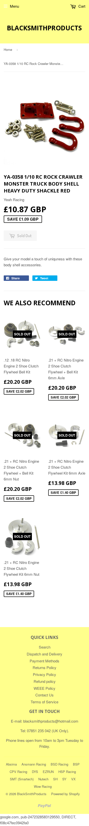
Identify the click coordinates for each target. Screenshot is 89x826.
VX (73, 779)
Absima (11, 764)
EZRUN (48, 771)
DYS (35, 771)
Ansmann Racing (34, 764)
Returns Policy (44, 667)
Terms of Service (44, 701)
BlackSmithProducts (44, 27)
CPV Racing (18, 771)
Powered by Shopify (65, 793)
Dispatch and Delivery (44, 653)
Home (8, 49)
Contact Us (44, 694)
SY (64, 779)
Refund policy (45, 681)
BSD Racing (59, 764)
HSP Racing (67, 771)
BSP (76, 764)
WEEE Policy (44, 688)
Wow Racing (43, 786)
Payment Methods (44, 660)
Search (44, 647)
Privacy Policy (44, 674)
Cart (81, 6)
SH (55, 779)
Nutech (43, 779)
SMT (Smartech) (22, 779)
